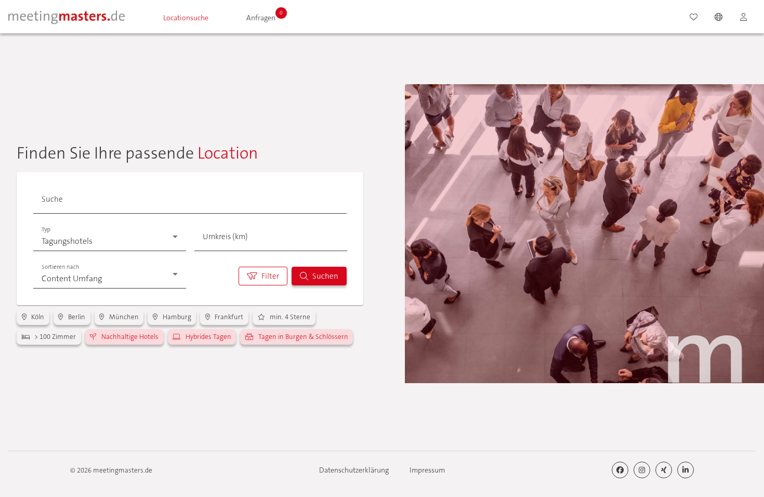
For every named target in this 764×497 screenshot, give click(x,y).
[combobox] (188, 202)
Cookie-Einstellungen (525, 454)
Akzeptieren (609, 454)
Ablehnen (692, 454)
